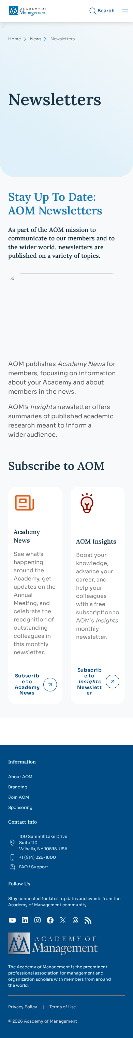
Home (14, 38)
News (35, 38)
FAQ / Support (33, 866)
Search (106, 11)
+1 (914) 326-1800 (37, 857)
